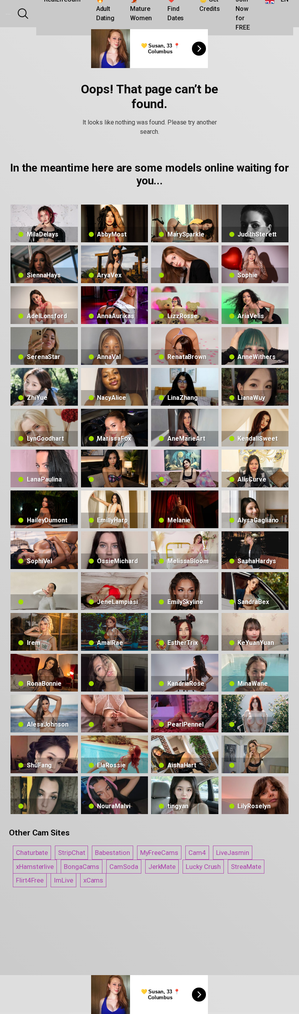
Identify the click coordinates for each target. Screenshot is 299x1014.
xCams (93, 880)
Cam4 (197, 852)
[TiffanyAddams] (255, 754)
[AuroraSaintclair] (255, 713)
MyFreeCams (159, 852)
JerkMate (162, 866)
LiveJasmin (232, 852)
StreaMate (246, 866)
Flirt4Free (30, 880)
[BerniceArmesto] (114, 673)
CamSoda (123, 866)
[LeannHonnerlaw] (44, 795)
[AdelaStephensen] (184, 264)
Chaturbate (32, 852)
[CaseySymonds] (184, 468)
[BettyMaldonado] (44, 591)
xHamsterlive (35, 866)
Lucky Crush (203, 866)
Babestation (112, 852)
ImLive (63, 880)
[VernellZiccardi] (114, 713)
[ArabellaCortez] (114, 468)
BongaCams (81, 866)
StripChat (71, 852)
